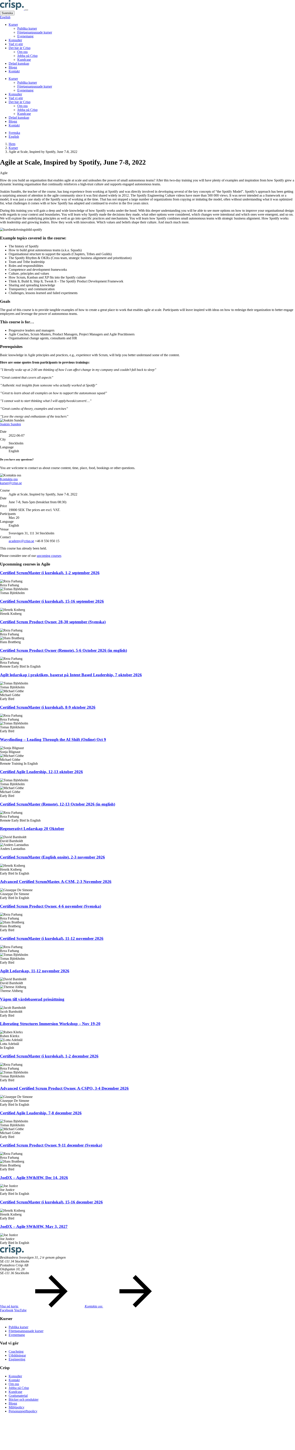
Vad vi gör (16, 44)
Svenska (7, 13)
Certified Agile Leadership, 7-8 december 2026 (41, 1113)
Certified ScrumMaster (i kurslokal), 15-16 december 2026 (51, 1202)
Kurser (13, 24)
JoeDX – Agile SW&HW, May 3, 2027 (34, 1226)
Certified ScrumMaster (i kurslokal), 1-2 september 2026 (50, 572)
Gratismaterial (18, 1395)
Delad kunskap (19, 63)
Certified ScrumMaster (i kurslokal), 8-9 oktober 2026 (47, 707)
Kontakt (14, 71)
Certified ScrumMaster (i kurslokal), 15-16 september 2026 (52, 601)
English (5, 17)
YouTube (20, 1310)
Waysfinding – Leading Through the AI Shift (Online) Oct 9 (53, 739)
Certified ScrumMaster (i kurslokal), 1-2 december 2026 (49, 1056)
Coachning (16, 1351)
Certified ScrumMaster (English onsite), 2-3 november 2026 (52, 857)
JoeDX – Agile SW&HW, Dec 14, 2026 (34, 1177)
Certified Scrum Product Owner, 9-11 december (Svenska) (51, 1145)
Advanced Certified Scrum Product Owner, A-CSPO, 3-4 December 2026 (64, 1088)
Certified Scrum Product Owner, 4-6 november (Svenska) (50, 906)
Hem (12, 144)
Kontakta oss (9, 479)
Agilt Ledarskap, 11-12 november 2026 (34, 971)
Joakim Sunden (10, 424)
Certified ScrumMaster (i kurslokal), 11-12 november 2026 (51, 938)
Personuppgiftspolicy (23, 1411)
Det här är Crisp (19, 48)
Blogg (13, 67)
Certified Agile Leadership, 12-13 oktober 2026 (41, 771)
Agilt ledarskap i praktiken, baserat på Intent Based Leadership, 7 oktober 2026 (71, 675)
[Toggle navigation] (26, 10)
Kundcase (24, 59)
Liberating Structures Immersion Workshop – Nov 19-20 (50, 1023)
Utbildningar (17, 1355)
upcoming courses (49, 556)
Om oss (22, 52)
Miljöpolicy (16, 1407)
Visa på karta (9, 1306)
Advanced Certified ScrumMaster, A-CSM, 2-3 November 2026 (55, 881)
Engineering (17, 1359)
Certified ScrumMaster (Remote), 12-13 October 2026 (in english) (57, 804)
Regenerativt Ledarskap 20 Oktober (32, 828)
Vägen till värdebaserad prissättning (32, 999)
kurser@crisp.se (11, 483)
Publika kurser (27, 28)
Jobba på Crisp (27, 56)
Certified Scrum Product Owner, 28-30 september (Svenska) (53, 622)
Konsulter (15, 40)
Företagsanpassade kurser (34, 32)
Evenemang (25, 36)
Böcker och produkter (23, 1399)
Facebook (6, 1310)
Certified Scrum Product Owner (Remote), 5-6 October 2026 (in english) (63, 650)
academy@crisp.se (21, 541)
